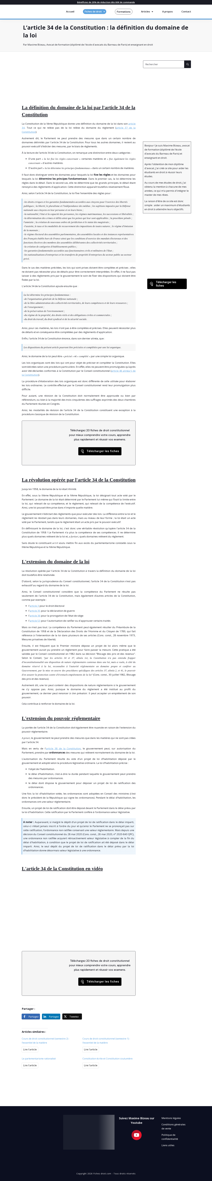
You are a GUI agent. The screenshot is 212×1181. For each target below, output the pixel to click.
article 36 (35, 615)
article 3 (34, 605)
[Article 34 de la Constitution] (43, 74)
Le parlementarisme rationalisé (39, 1058)
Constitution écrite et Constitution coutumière (107, 1058)
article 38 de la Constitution (63, 748)
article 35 (35, 610)
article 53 (35, 620)
